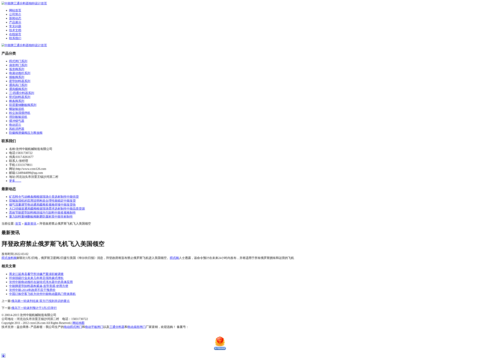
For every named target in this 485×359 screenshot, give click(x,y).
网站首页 (15, 10)
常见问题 (15, 26)
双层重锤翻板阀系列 (22, 105)
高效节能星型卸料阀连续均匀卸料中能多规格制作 (42, 212)
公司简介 (15, 14)
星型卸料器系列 (19, 81)
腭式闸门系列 (18, 61)
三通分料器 (116, 326)
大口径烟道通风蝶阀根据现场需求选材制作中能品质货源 (47, 208)
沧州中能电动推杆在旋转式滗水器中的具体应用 (41, 282)
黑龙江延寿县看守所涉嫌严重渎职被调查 (36, 274)
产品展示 (15, 22)
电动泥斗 (15, 124)
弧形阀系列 (16, 69)
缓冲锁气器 (16, 120)
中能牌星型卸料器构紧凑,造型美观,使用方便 (38, 286)
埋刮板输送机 (18, 116)
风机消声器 (16, 128)
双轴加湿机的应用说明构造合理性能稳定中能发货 (42, 200)
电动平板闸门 (94, 326)
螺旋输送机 (16, 109)
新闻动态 (15, 18)
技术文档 (15, 30)
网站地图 (78, 323)
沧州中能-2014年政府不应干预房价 (32, 290)
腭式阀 (174, 257)
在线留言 (15, 34)
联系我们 (15, 38)
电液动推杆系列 (19, 73)
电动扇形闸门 (137, 326)
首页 (18, 223)
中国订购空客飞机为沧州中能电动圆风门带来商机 (42, 294)
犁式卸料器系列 (19, 97)
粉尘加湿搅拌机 (19, 112)
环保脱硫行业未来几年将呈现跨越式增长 (36, 278)
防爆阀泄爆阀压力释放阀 (25, 132)
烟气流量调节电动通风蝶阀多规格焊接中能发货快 (42, 204)
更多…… (15, 180)
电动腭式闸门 (73, 326)
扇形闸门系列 (18, 65)
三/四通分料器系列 (21, 93)
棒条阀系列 (16, 101)
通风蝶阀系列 (18, 89)
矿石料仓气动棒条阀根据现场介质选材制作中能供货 (44, 196)
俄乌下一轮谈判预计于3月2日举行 (34, 308)
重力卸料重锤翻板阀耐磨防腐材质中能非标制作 (41, 216)
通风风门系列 (18, 85)
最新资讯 (30, 223)
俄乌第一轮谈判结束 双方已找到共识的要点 (40, 301)
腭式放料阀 (9, 257)
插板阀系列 (16, 77)
